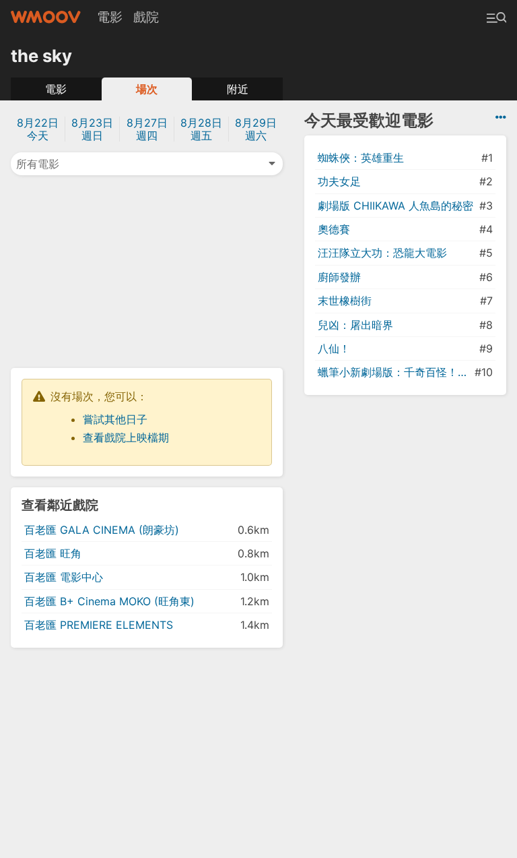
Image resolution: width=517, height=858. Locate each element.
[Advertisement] (147, 270)
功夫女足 (339, 181)
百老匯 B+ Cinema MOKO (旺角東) (109, 601)
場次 (147, 89)
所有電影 (37, 164)
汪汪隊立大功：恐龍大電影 (382, 252)
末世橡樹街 (345, 300)
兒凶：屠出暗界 (355, 325)
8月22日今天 (38, 129)
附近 (237, 89)
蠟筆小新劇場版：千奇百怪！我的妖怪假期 (395, 372)
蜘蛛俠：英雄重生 (361, 157)
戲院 (146, 17)
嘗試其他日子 (115, 419)
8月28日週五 (201, 129)
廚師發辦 (339, 277)
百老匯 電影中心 (63, 577)
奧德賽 (334, 229)
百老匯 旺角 (52, 553)
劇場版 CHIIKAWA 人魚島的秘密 (395, 205)
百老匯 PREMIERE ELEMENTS (98, 625)
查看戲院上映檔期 (126, 437)
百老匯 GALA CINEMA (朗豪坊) (101, 530)
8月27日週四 (147, 129)
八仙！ (334, 348)
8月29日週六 (256, 129)
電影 (110, 17)
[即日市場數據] (500, 117)
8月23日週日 (92, 129)
